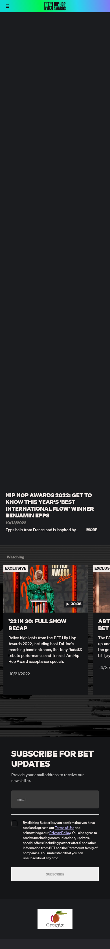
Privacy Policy (59, 832)
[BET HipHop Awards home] (55, 9)
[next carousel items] (102, 601)
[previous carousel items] (7, 601)
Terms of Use (64, 827)
